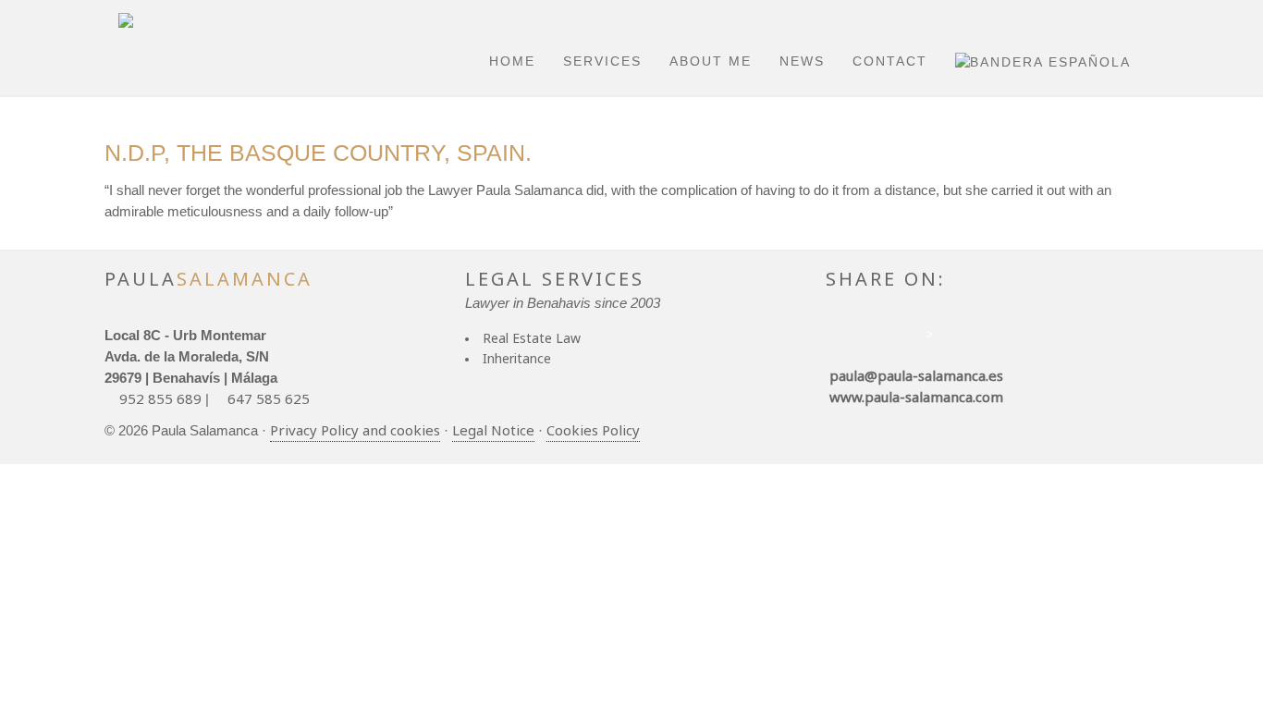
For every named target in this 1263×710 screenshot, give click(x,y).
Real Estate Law (532, 338)
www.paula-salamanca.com (914, 396)
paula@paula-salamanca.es (914, 375)
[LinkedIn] (886, 341)
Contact (889, 61)
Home (512, 61)
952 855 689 (160, 398)
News (802, 61)
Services (602, 61)
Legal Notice (493, 430)
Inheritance (517, 358)
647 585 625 (268, 398)
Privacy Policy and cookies (355, 430)
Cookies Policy (593, 430)
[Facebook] (836, 341)
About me (710, 61)
